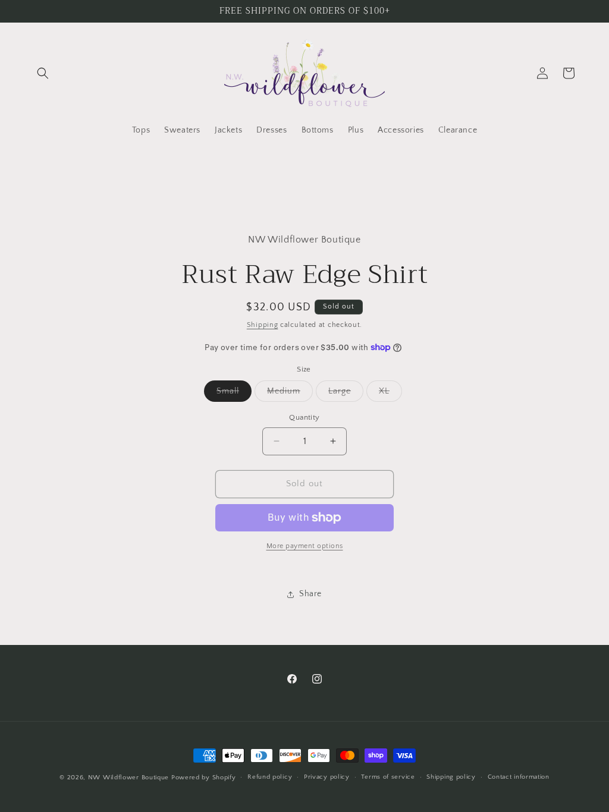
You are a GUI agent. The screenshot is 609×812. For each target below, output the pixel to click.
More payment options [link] (304, 546)
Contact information (519, 776)
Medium (290, 394)
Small (234, 394)
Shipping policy (451, 776)
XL (390, 394)
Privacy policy (327, 776)
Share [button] (310, 594)
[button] (43, 73)
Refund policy (269, 776)
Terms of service (388, 776)
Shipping (262, 325)
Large (345, 394)
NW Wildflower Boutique (128, 777)
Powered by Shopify (203, 777)
